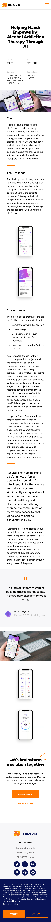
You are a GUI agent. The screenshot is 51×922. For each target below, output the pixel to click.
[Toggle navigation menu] (47, 4)
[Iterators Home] (11, 5)
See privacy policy (10, 904)
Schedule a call (25, 794)
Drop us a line (25, 804)
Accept (14, 914)
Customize (37, 914)
